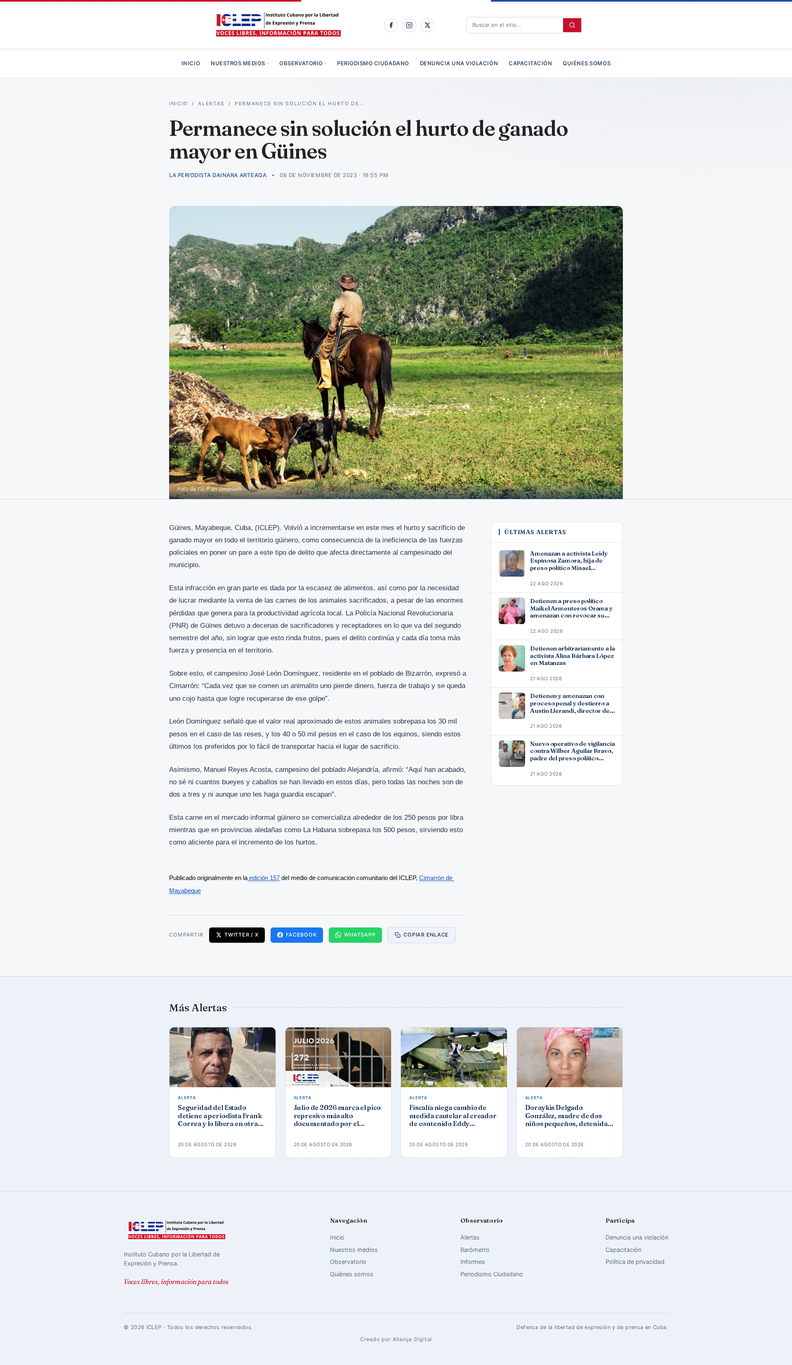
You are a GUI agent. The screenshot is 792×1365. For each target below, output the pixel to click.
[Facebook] (391, 25)
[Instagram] (409, 25)
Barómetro (475, 1249)
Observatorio (301, 63)
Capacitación (530, 63)
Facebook (301, 935)
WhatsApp (359, 935)
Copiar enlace (426, 935)
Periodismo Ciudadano (373, 63)
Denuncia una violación (459, 63)
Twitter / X (241, 935)
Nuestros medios (238, 63)
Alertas (211, 103)
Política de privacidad (635, 1261)
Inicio (191, 63)
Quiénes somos (586, 63)
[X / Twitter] (427, 25)
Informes (472, 1261)
